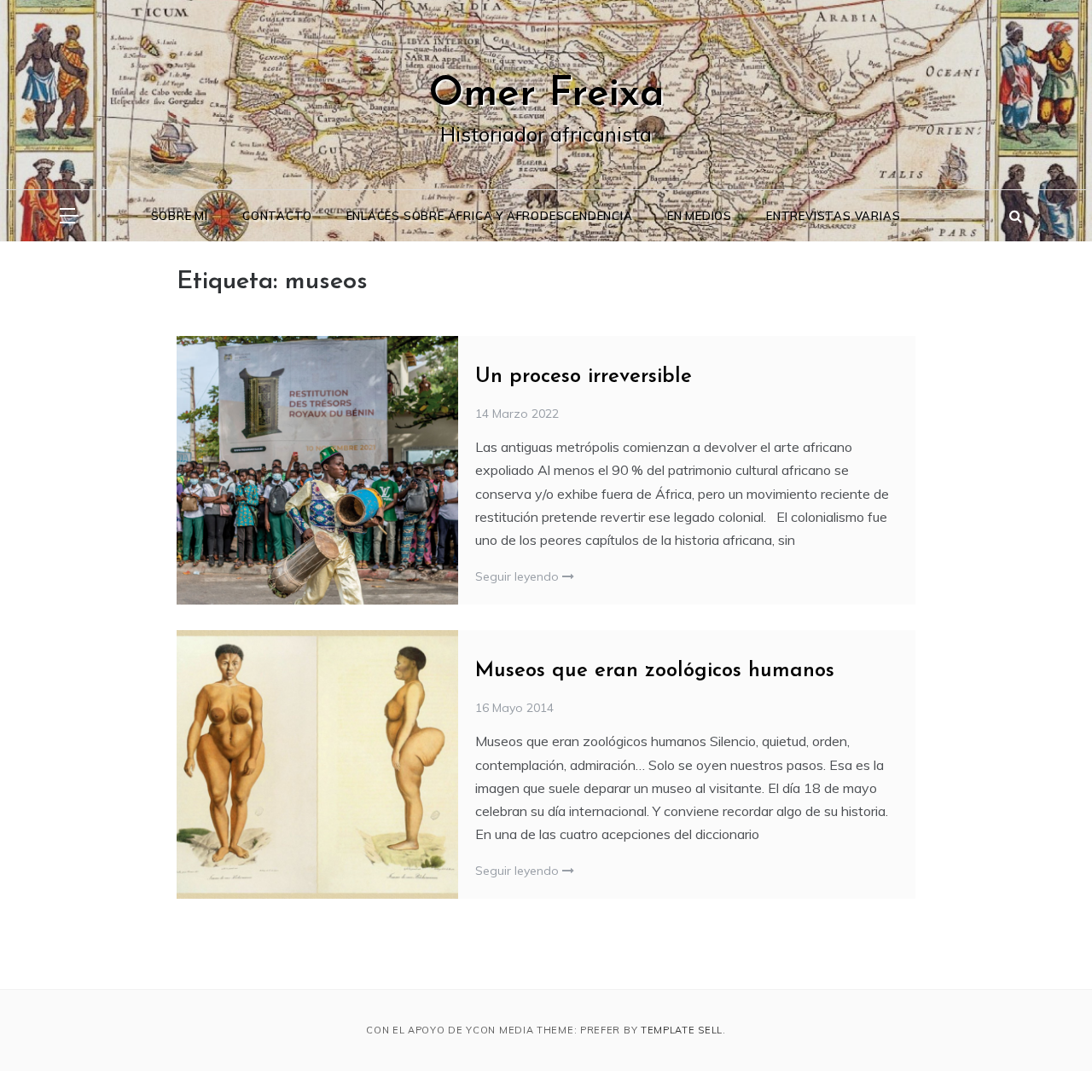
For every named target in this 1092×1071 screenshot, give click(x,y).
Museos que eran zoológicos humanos (654, 671)
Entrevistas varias (833, 216)
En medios (699, 216)
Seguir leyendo (518, 576)
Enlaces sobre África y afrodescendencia (489, 216)
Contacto (276, 216)
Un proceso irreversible (583, 377)
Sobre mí (179, 216)
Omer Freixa (546, 94)
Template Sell (682, 1030)
